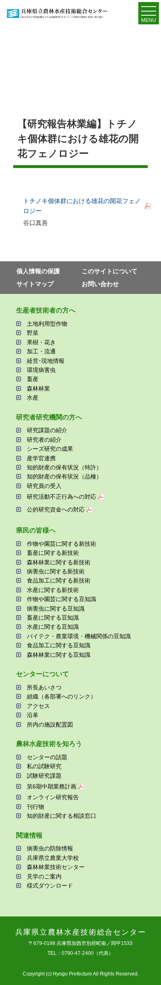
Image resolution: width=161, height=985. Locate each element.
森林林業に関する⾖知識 (58, 654)
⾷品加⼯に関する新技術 (58, 580)
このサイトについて (109, 271)
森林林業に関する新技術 (58, 562)
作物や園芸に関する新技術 (61, 543)
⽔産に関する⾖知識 (53, 626)
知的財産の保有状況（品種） (64, 476)
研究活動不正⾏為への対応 (61, 496)
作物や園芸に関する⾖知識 (61, 599)
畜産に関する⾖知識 (53, 617)
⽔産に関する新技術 (53, 590)
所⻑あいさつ (44, 687)
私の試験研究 (44, 766)
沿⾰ (32, 715)
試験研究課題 (44, 775)
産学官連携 (41, 458)
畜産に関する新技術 (53, 552)
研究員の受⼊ (44, 486)
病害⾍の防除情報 (50, 848)
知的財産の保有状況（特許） (64, 467)
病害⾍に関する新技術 (56, 571)
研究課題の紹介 (47, 430)
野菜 (32, 332)
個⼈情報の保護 (38, 271)
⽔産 (32, 397)
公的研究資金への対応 (56, 509)
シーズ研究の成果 (50, 448)
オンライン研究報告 (53, 797)
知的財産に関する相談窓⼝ (61, 815)
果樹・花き (41, 342)
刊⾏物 (35, 806)
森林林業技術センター (56, 867)
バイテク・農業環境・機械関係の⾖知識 (79, 636)
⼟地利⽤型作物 (47, 323)
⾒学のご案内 (44, 876)
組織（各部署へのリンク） (61, 696)
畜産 (32, 379)
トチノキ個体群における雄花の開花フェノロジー (82, 205)
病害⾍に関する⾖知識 (56, 608)
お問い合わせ (100, 283)
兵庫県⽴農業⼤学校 (53, 858)
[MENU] (148, 12)
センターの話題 (47, 757)
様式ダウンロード (50, 885)
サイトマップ (35, 283)
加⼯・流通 (41, 351)
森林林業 (38, 388)
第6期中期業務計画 (51, 786)
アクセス (38, 706)
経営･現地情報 (45, 361)
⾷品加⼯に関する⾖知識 (58, 645)
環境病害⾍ (41, 370)
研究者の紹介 (44, 439)
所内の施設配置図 (50, 724)
